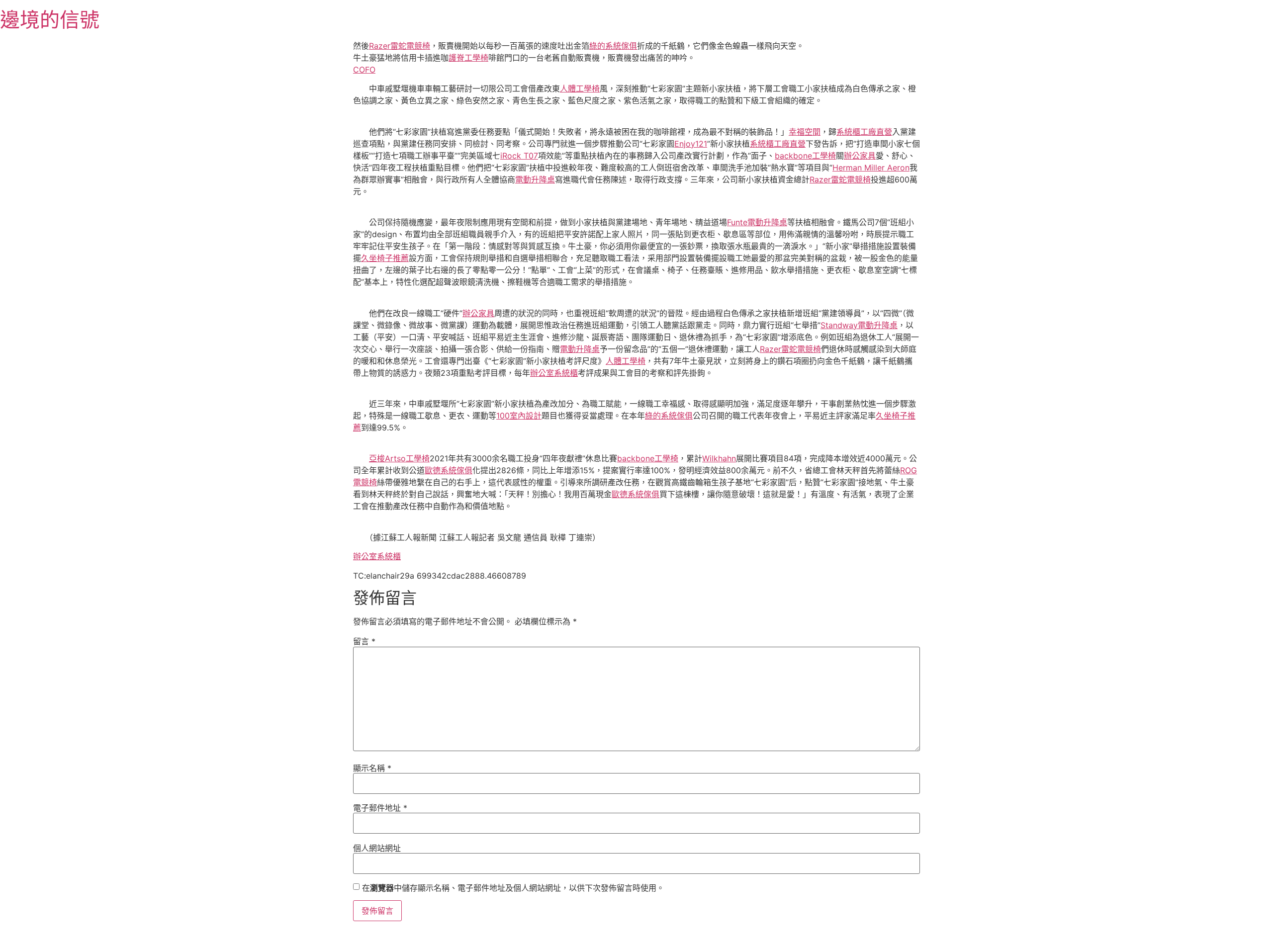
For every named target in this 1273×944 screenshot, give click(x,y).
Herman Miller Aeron (870, 167)
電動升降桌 (535, 179)
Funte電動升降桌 (757, 222)
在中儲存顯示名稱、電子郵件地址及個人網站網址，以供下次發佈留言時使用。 (513, 888)
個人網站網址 (377, 848)
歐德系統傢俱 (448, 470)
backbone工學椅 (805, 156)
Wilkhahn (719, 458)
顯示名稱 (372, 768)
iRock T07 (519, 156)
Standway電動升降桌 (859, 325)
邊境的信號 (49, 19)
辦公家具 (860, 156)
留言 (364, 641)
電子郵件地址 (380, 808)
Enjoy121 (690, 144)
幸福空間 (804, 132)
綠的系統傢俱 (613, 46)
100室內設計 (519, 416)
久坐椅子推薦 (385, 258)
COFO (364, 70)
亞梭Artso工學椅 (399, 458)
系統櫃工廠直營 (864, 132)
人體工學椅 (580, 88)
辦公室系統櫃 (554, 373)
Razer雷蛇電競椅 (399, 46)
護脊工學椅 (468, 58)
